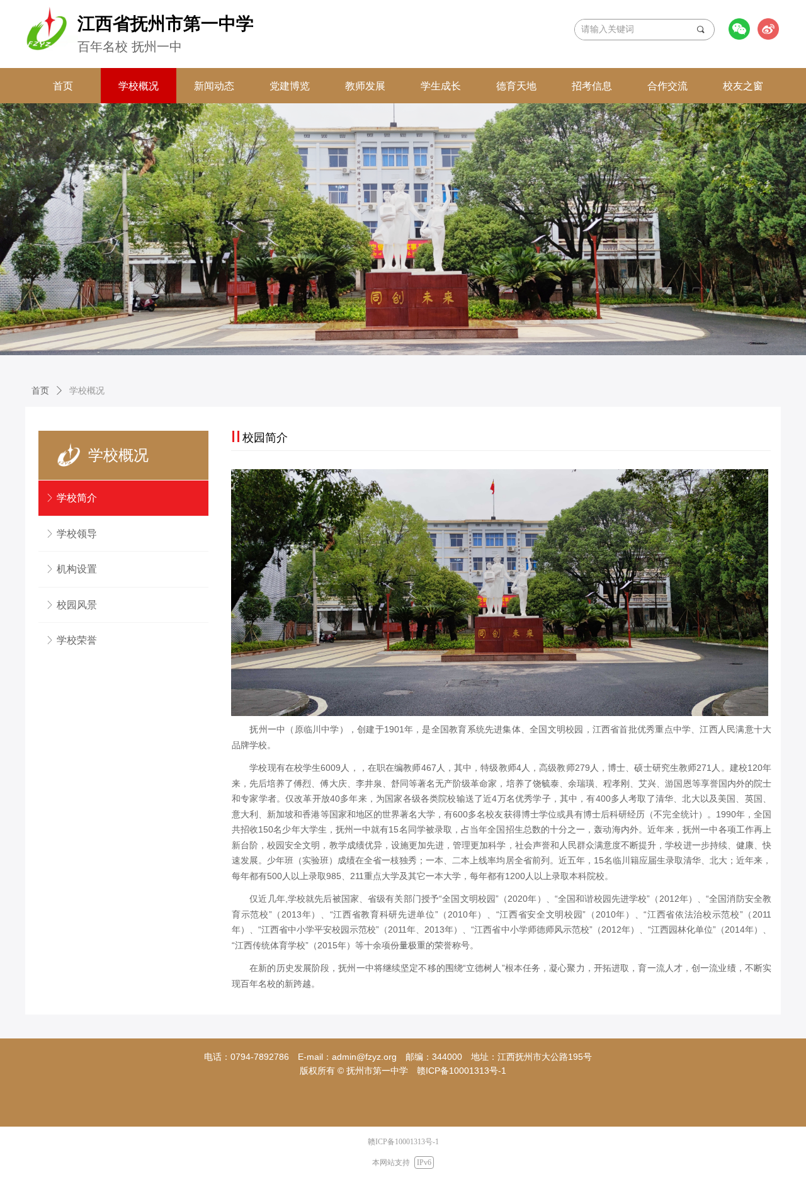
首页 (40, 390)
